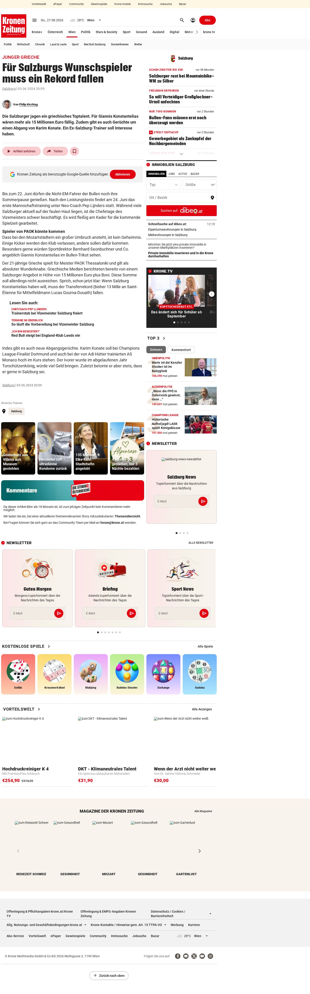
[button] (197, 32)
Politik (85, 32)
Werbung (177, 925)
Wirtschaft (23, 44)
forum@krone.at (112, 522)
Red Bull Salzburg (95, 44)
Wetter (138, 44)
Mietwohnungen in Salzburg (181, 234)
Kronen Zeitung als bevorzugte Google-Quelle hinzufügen (73, 174)
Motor (189, 32)
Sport (126, 32)
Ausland (158, 32)
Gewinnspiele (99, 4)
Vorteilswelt (39, 4)
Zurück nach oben (109, 975)
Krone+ (37, 32)
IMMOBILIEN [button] (156, 173)
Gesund (141, 32)
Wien (72, 32)
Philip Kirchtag (28, 104)
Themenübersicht (127, 516)
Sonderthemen (120, 44)
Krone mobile (122, 4)
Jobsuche (166, 4)
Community (76, 4)
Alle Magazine (203, 811)
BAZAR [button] (195, 173)
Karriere (194, 925)
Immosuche (145, 4)
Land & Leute (58, 44)
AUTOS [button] (182, 173)
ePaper (57, 4)
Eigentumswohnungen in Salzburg (181, 229)
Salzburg (9, 88)
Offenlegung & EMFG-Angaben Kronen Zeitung (108, 914)
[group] (18, 448)
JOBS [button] (171, 173)
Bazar (182, 4)
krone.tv (209, 32)
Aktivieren (122, 174)
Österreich (55, 32)
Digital (174, 32)
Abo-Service (15, 936)
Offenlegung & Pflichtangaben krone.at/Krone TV (40, 914)
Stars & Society (106, 32)
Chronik (40, 44)
